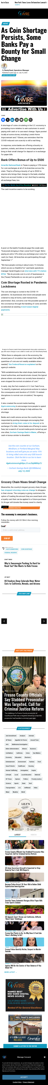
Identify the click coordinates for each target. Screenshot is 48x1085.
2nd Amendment (10, 914)
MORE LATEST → (10, 972)
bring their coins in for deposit (26, 423)
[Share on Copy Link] (31, 120)
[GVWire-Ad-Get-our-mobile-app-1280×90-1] (24, 186)
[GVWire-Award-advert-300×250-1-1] (25, 1011)
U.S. (6, 866)
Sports (7, 627)
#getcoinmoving (8, 406)
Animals (8, 963)
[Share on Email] (21, 120)
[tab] (17, 835)
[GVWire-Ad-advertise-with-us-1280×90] (24, 110)
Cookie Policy (17, 1082)
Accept (24, 1077)
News (5, 24)
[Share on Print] (17, 120)
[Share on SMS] (26, 120)
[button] (45, 1057)
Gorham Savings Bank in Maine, (23, 432)
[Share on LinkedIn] (12, 120)
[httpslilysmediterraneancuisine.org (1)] (25, 831)
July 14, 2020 (24, 471)
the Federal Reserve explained (22, 364)
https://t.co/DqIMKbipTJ (31, 463)
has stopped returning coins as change (18, 490)
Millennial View (10, 931)
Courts (8, 5)
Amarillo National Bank (11, 165)
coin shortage (26, 549)
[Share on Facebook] (3, 120)
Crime (6, 691)
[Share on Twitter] (8, 120)
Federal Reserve (11, 552)
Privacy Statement (28, 1082)
